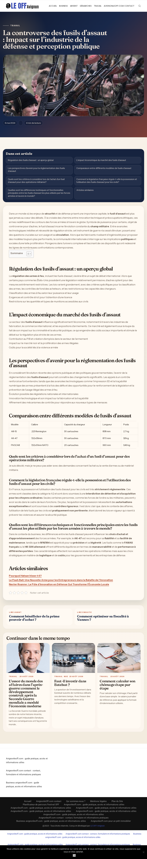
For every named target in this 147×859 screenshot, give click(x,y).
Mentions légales (98, 801)
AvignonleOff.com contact (119, 5)
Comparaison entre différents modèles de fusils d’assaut (103, 168)
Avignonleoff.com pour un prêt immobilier (111, 821)
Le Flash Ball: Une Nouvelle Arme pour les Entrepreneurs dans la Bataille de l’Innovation (61, 580)
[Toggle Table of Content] (27, 253)
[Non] (143, 852)
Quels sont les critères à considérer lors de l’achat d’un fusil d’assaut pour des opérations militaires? (36, 180)
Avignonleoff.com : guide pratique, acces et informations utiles (34, 834)
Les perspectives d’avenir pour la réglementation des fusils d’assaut (36, 169)
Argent (74, 5)
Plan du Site (117, 801)
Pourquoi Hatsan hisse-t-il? (25, 575)
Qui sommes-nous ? (75, 801)
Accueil (53, 5)
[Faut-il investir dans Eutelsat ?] (73, 658)
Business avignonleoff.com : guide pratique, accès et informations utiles (51, 821)
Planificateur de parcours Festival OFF (41, 804)
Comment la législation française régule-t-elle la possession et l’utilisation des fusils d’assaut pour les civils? (106, 180)
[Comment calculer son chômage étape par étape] (119, 658)
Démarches (86, 5)
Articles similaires (85, 190)
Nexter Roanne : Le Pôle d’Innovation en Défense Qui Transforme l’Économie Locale (59, 584)
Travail (97, 5)
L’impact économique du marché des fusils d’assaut (101, 160)
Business (63, 5)
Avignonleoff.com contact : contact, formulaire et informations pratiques (74, 817)
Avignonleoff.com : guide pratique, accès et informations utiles (94, 804)
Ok (74, 855)
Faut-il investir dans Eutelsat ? (70, 683)
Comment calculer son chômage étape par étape (117, 684)
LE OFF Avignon (97, 826)
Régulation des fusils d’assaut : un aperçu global (31, 160)
